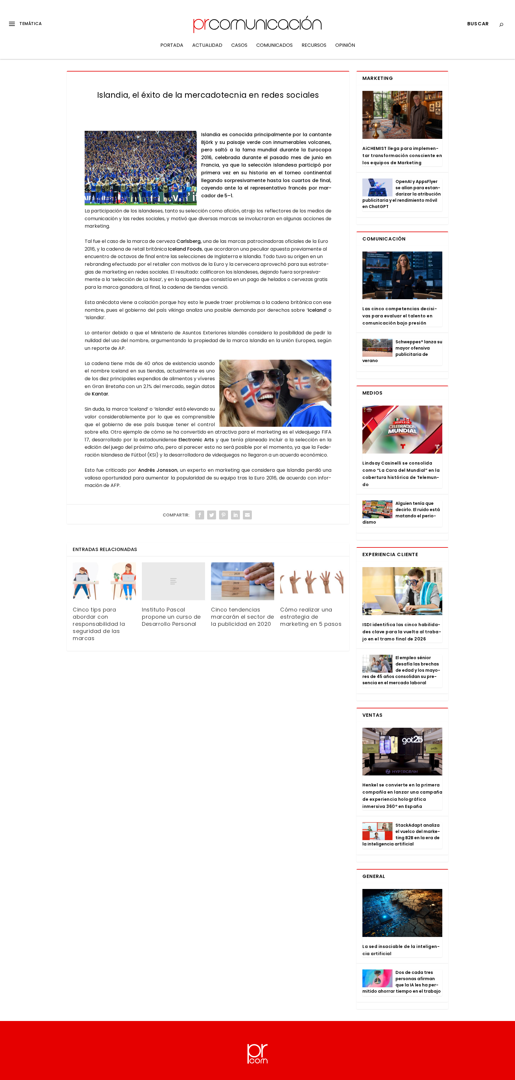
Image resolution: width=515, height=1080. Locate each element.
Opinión (345, 46)
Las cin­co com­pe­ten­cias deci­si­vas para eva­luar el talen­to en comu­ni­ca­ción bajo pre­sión (399, 316)
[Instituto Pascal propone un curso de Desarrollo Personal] (173, 581)
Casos (239, 46)
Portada (171, 46)
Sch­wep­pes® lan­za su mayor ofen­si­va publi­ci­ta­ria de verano (402, 351)
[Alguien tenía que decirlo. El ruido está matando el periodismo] (377, 509)
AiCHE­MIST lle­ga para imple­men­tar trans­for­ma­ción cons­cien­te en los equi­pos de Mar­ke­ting (402, 155)
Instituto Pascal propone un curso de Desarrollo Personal (171, 617)
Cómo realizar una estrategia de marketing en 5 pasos (311, 617)
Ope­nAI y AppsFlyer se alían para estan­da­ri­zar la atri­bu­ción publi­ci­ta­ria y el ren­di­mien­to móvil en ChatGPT (401, 194)
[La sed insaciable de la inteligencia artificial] (402, 913)
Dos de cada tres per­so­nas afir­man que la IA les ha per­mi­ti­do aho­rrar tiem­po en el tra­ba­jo (401, 981)
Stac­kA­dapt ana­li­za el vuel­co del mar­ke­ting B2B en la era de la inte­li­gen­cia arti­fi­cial (401, 834)
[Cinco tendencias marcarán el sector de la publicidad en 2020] (242, 581)
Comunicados (274, 46)
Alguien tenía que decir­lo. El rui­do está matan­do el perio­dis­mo (401, 512)
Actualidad (207, 46)
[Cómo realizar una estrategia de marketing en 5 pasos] (311, 581)
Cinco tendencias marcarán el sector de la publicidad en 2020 (242, 617)
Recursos (314, 46)
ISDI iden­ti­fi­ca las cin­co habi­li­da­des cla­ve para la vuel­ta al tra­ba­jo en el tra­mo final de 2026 (401, 632)
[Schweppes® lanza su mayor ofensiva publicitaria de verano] (377, 348)
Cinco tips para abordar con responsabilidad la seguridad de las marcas (99, 624)
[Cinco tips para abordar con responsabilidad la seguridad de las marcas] (104, 581)
